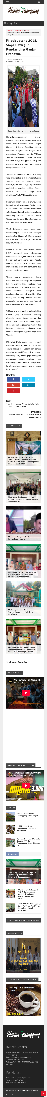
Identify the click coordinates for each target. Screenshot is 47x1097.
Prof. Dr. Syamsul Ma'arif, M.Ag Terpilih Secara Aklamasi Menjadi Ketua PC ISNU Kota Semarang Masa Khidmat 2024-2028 (23, 460)
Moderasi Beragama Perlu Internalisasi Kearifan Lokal (19, 538)
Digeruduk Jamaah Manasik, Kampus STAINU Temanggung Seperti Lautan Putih (28, 842)
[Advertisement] (23, 735)
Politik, (16, 62)
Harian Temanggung (25, 1090)
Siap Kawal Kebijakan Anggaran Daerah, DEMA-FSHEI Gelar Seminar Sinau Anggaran (23, 499)
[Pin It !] (13, 391)
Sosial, (22, 62)
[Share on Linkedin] (28, 385)
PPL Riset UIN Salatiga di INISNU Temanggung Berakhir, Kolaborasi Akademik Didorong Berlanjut (22, 649)
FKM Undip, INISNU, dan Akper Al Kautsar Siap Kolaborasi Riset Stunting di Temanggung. (22, 574)
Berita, (10, 62)
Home (10, 30)
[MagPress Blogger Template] (23, 12)
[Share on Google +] (13, 385)
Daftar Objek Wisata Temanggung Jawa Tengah (27, 814)
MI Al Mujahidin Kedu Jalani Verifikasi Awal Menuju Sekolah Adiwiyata (21, 612)
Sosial (27, 30)
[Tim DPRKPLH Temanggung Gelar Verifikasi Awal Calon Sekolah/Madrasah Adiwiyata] (10, 911)
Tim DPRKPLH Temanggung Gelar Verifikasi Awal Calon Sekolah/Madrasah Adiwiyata (29, 907)
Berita (16, 30)
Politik (21, 30)
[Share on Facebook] (13, 379)
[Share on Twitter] (28, 379)
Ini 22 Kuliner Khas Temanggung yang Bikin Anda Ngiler (26, 828)
